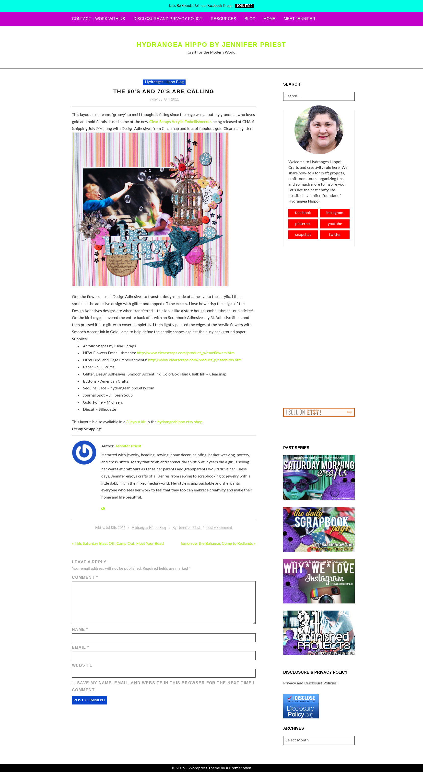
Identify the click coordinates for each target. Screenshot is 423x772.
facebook (303, 213)
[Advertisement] (319, 327)
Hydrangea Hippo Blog (164, 82)
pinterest (303, 224)
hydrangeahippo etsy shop (179, 422)
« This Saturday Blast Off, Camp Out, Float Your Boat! (118, 543)
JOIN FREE (244, 6)
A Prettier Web (238, 768)
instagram (334, 213)
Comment (85, 577)
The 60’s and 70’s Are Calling (163, 91)
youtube (335, 224)
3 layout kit (136, 422)
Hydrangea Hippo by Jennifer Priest (211, 44)
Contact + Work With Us (98, 19)
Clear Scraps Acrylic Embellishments (180, 122)
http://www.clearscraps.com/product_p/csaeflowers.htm (186, 353)
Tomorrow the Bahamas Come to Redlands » (218, 543)
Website (82, 665)
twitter (335, 235)
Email (80, 647)
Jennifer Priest (128, 446)
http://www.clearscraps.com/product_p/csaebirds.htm (195, 360)
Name (80, 629)
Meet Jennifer (299, 19)
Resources (223, 19)
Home (269, 19)
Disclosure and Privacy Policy (167, 19)
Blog (250, 19)
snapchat (303, 235)
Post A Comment (219, 528)
